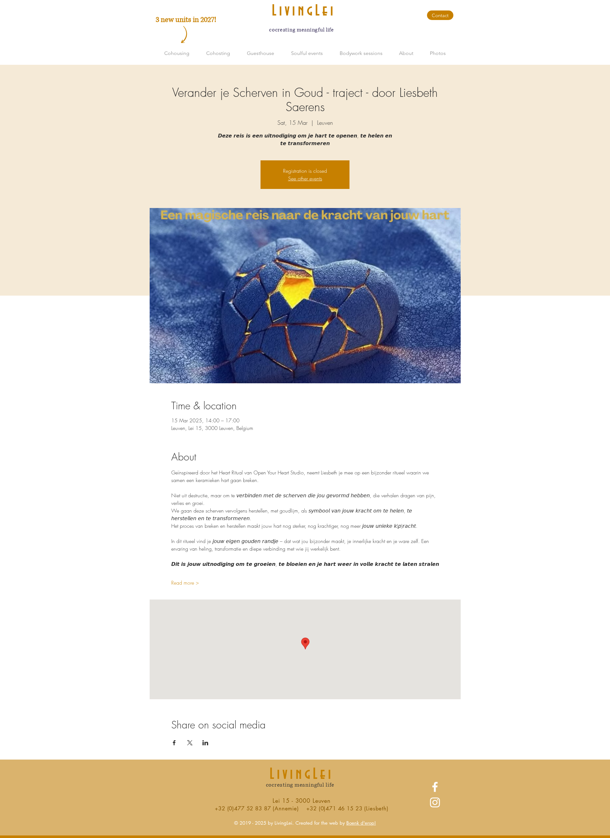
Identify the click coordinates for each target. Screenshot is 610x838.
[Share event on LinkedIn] (205, 742)
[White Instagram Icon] (435, 802)
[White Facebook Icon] (435, 787)
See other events (305, 178)
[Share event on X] (190, 742)
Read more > (185, 582)
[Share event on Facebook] (174, 742)
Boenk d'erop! (361, 823)
